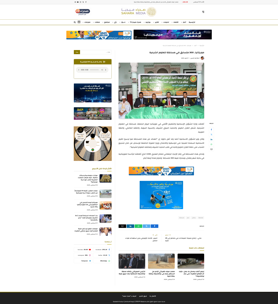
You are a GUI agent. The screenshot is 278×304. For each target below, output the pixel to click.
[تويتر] (211, 134)
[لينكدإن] (211, 139)
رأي (115, 22)
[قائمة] (203, 11)
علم (188, 217)
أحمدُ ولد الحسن (194, 58)
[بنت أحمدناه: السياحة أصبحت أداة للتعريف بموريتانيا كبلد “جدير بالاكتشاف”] (106, 218)
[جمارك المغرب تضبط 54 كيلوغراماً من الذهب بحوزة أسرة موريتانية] (106, 194)
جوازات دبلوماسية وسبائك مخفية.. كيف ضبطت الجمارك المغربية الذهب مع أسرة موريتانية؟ (88, 178)
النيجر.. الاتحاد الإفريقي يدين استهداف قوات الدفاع (141, 239)
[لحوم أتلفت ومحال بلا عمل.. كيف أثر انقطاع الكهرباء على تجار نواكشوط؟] (191, 261)
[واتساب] (211, 144)
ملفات (97, 22)
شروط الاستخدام (129, 301)
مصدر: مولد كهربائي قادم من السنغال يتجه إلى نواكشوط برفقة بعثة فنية (156, 2)
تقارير (157, 22)
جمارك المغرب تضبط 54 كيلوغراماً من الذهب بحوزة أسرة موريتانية (86, 192)
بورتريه (148, 22)
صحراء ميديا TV (135, 22)
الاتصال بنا (153, 296)
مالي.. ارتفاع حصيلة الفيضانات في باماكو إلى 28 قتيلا (183, 239)
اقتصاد (175, 22)
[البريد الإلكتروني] (211, 149)
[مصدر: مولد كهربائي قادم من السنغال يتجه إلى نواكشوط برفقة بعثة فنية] (161, 261)
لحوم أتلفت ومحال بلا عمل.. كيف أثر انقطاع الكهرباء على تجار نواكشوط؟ (191, 273)
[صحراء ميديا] (139, 12)
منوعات (87, 22)
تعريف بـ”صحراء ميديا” (129, 296)
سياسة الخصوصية (118, 301)
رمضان (194, 217)
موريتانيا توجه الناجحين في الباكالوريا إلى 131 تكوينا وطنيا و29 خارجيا (87, 205)
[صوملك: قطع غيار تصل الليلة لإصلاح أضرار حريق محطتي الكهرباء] (106, 232)
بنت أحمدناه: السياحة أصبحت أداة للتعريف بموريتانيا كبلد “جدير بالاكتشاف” (86, 218)
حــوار (123, 22)
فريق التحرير (143, 296)
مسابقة (181, 217)
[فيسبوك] (211, 129)
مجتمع (107, 22)
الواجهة (200, 217)
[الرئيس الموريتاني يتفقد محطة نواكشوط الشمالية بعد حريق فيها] (132, 261)
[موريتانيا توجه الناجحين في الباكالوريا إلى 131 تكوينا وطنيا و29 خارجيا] (106, 205)
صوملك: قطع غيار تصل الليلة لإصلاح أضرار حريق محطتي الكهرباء (86, 230)
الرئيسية (192, 22)
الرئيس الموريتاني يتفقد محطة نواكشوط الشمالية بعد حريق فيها (132, 272)
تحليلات (166, 22)
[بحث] (75, 22)
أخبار (184, 22)
